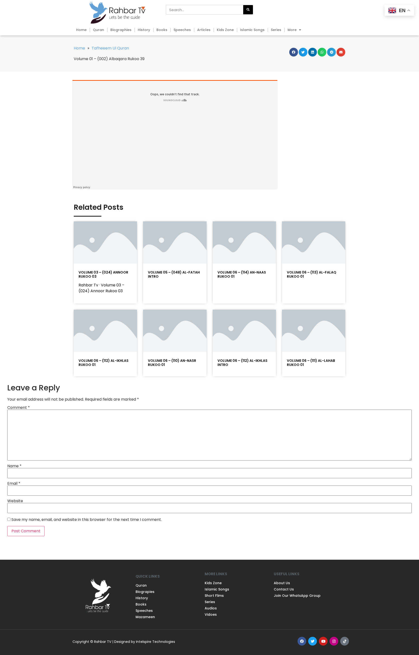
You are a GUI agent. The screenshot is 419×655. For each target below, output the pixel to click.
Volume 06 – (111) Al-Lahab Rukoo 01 (311, 362)
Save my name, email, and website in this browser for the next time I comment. (86, 520)
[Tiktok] (344, 641)
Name (14, 466)
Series (276, 29)
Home (81, 29)
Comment (18, 408)
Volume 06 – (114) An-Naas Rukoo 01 (242, 274)
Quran (98, 29)
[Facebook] (302, 641)
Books (161, 29)
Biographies (120, 29)
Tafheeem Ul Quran (110, 48)
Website (15, 501)
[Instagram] (334, 641)
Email (13, 483)
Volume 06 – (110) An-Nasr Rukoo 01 (172, 362)
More (292, 29)
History (144, 29)
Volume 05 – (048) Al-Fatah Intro (174, 274)
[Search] (248, 9)
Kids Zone (225, 29)
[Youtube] (323, 641)
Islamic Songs (252, 29)
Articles (203, 29)
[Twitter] (312, 641)
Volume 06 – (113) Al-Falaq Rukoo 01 (311, 274)
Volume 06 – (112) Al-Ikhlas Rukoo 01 (104, 362)
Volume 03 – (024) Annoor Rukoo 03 (103, 274)
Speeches (182, 29)
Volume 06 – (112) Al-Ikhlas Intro (242, 362)
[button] (293, 52)
